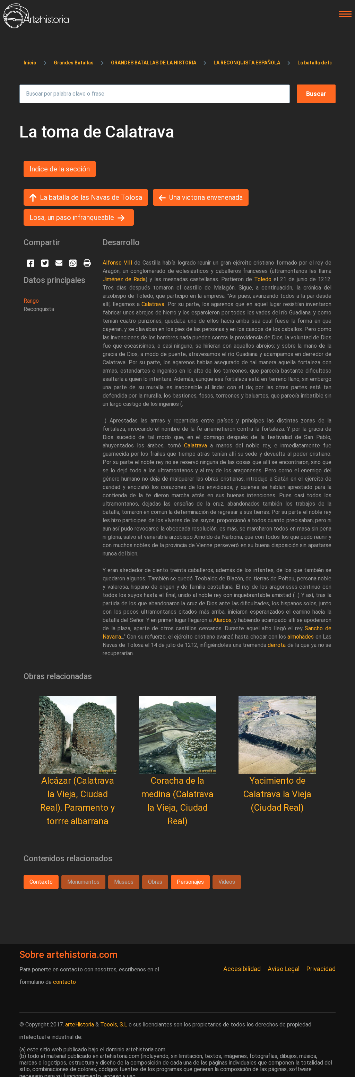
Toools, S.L (113, 1024)
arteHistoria (79, 1024)
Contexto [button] (41, 882)
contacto (64, 982)
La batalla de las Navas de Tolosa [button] (91, 197)
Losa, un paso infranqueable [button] (71, 217)
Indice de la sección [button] (59, 169)
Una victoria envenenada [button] (206, 197)
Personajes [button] (190, 882)
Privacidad (321, 968)
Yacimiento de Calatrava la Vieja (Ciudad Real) (277, 794)
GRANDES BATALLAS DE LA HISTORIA (153, 62)
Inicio (30, 62)
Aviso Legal (284, 968)
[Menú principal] (343, 14)
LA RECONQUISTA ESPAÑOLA (247, 62)
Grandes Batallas (74, 62)
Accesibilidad (242, 968)
